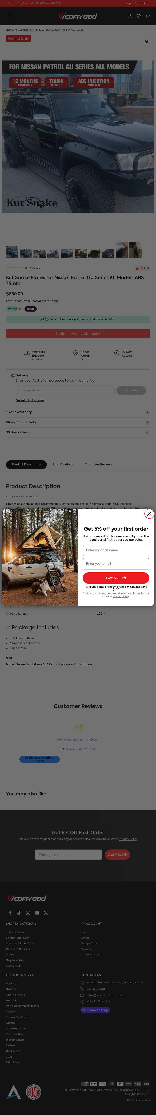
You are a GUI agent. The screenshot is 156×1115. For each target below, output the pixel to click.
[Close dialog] (149, 514)
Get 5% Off (116, 578)
